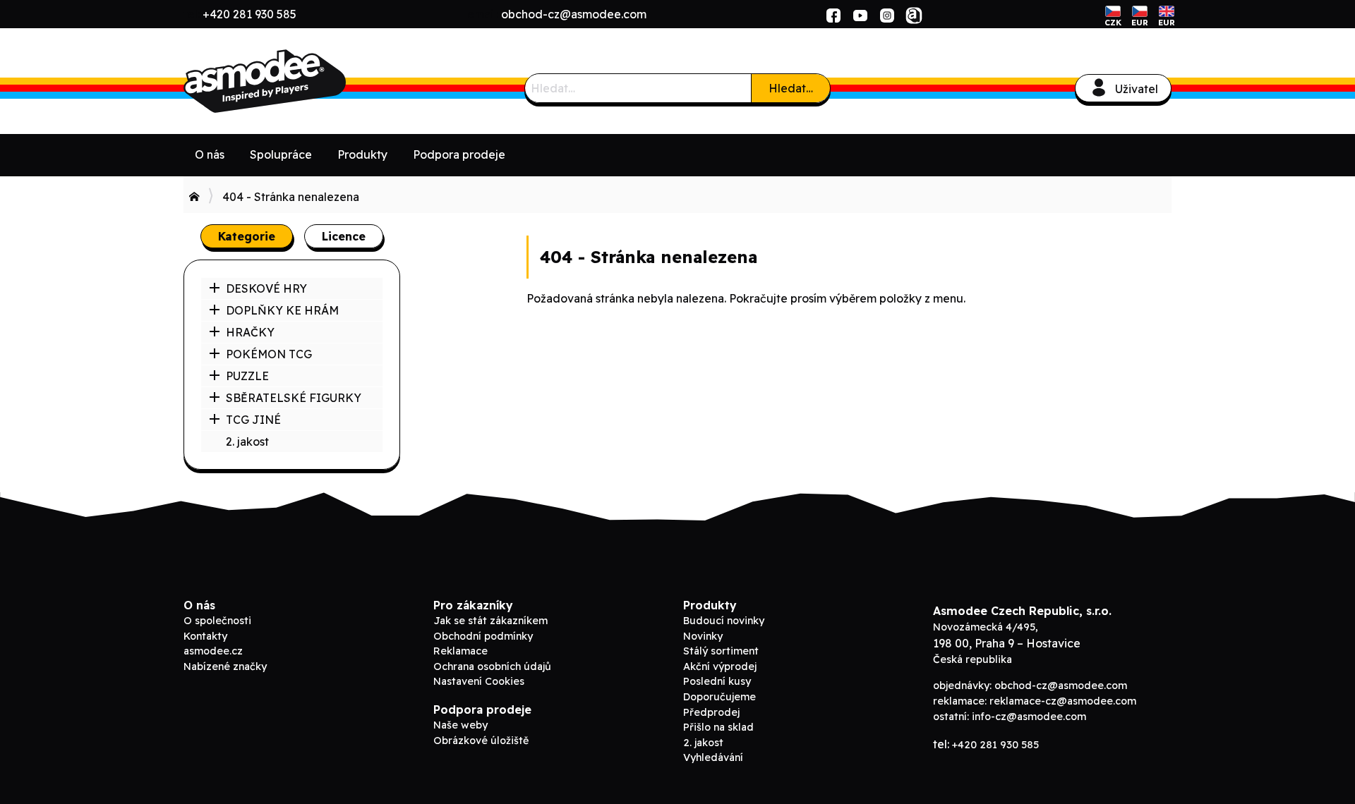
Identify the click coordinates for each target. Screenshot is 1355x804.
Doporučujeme (719, 696)
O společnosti (217, 620)
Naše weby (460, 725)
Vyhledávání (713, 757)
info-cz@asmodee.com (1029, 716)
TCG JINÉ (253, 420)
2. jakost (247, 441)
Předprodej (711, 712)
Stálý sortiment (721, 651)
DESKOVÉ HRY (266, 288)
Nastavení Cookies (478, 681)
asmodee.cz (213, 651)
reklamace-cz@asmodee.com (1062, 701)
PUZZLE (247, 376)
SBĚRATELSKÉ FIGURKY (293, 398)
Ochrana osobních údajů (492, 666)
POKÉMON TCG (269, 354)
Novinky (703, 636)
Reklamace (460, 651)
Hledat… (791, 88)
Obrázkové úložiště (481, 740)
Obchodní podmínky (483, 636)
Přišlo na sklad (718, 727)
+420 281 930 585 (249, 14)
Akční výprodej (720, 666)
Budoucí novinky (723, 620)
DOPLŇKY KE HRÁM (282, 310)
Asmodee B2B (289, 81)
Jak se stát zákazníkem (490, 620)
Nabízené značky (225, 666)
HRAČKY (250, 332)
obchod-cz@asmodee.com (573, 14)
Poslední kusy (717, 681)
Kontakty (205, 636)
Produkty (362, 154)
